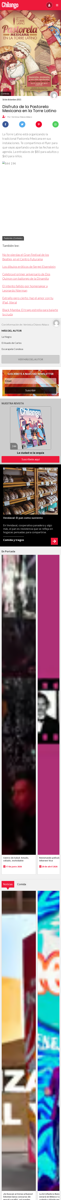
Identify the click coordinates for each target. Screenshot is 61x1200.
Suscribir (30, 390)
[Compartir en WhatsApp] (55, 124)
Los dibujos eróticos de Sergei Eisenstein (29, 266)
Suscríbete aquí (31, 459)
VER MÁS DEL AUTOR (30, 359)
